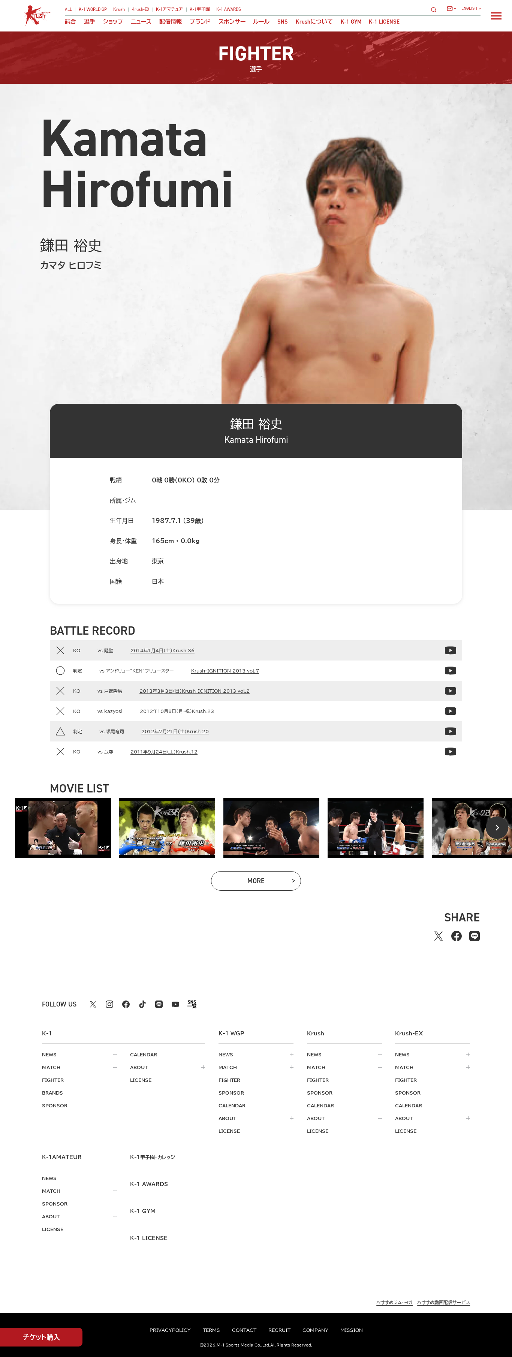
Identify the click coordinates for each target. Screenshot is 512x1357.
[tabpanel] (63, 828)
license (140, 1080)
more (268, 882)
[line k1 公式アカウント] (159, 1004)
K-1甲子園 (200, 9)
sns (282, 22)
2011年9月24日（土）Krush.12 (164, 751)
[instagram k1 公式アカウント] (109, 1004)
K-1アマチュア (169, 9)
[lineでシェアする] (475, 936)
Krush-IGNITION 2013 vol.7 (225, 670)
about (139, 1067)
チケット (41, 1337)
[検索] (436, 9)
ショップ (113, 22)
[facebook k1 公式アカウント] (126, 1004)
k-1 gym (143, 1211)
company (315, 1330)
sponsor (54, 1105)
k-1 (152, 1157)
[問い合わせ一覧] (451, 9)
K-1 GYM (351, 22)
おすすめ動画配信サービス (443, 1302)
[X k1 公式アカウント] (93, 1004)
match (51, 1067)
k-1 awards (149, 1184)
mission (351, 1330)
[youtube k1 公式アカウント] (175, 1004)
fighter (53, 1080)
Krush (119, 9)
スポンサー (232, 22)
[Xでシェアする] (439, 936)
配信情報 (170, 22)
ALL (68, 9)
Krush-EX (141, 9)
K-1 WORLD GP (93, 9)
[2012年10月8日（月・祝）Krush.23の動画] (450, 711)
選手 (89, 22)
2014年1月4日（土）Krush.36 (162, 650)
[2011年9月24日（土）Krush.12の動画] (450, 751)
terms (211, 1330)
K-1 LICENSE (384, 22)
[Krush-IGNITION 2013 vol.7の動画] (450, 670)
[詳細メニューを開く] (496, 15)
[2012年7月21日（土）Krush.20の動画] (450, 731)
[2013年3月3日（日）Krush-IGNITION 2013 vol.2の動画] (450, 690)
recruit (279, 1330)
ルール (261, 22)
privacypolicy (170, 1330)
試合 (70, 22)
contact (244, 1330)
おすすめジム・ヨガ (394, 1302)
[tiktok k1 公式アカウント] (142, 1004)
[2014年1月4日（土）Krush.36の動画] (450, 650)
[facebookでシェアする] (457, 936)
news (49, 1054)
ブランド (200, 22)
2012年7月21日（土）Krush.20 (175, 731)
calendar (143, 1054)
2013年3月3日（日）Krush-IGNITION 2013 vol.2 (194, 691)
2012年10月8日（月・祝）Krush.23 (177, 711)
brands (52, 1092)
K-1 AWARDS (228, 9)
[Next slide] (497, 827)
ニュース (141, 22)
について (314, 22)
